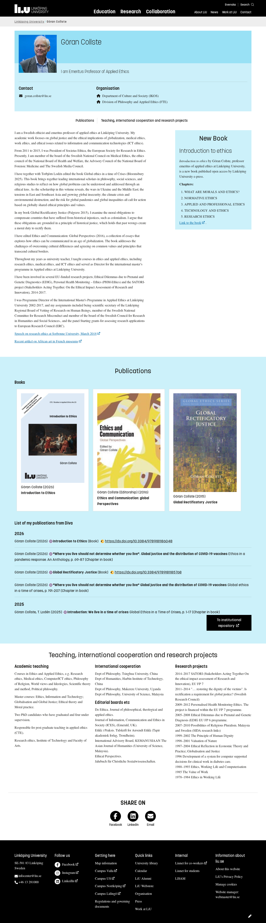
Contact (245, 12)
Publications (85, 120)
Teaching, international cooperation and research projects (144, 120)
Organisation (143, 893)
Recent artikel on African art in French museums (46, 341)
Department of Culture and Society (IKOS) (130, 96)
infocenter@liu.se (29, 875)
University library (146, 863)
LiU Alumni (143, 878)
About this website (228, 869)
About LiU (200, 12)
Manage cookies (226, 884)
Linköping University (29, 21)
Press (138, 901)
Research (130, 11)
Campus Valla (104, 870)
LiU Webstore (144, 886)
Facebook (68, 864)
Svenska (230, 4)
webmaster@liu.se (228, 897)
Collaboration (160, 11)
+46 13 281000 (28, 882)
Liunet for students (187, 870)
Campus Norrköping (108, 886)
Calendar (141, 870)
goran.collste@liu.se (38, 96)
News (214, 12)
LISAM (180, 878)
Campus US (103, 878)
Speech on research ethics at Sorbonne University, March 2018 (56, 333)
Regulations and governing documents (112, 903)
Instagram (68, 872)
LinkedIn (68, 881)
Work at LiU (229, 12)
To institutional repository (229, 623)
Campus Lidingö (106, 893)
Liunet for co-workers (189, 863)
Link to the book (190, 222)
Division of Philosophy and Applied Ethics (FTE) (134, 102)
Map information (106, 863)
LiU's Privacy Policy (229, 876)
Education (104, 11)
